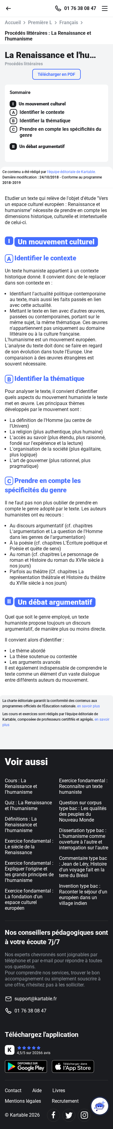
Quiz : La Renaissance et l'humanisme (28, 805)
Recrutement (65, 1101)
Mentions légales (23, 1101)
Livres (58, 1090)
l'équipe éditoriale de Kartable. (71, 172)
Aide (37, 1090)
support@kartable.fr (35, 999)
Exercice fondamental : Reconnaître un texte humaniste (83, 786)
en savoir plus (88, 706)
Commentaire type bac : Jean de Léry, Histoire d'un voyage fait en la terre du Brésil (83, 866)
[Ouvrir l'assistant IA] (99, 1106)
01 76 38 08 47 (80, 8)
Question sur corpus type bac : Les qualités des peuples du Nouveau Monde (82, 811)
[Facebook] (53, 1115)
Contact (13, 1090)
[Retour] (11, 8)
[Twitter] (68, 1115)
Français (68, 22)
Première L (40, 22)
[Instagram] (84, 1115)
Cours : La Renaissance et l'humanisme (21, 786)
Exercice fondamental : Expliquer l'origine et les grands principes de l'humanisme (29, 871)
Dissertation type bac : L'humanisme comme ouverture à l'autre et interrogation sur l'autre (83, 839)
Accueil (13, 22)
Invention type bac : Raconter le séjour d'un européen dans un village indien (83, 894)
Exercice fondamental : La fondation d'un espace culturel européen (29, 899)
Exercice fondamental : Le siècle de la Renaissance (29, 846)
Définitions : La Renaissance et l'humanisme (21, 824)
